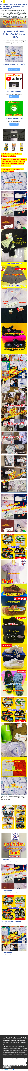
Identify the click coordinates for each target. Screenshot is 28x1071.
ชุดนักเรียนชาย (7, 12)
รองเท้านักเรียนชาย (20, 15)
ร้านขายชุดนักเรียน (12, 10)
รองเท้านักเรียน (15, 13)
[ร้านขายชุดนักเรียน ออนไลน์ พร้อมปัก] (14, 134)
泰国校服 (7, 17)
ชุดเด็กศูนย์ (9, 13)
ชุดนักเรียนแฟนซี (4, 15)
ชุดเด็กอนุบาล (21, 12)
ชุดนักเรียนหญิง (14, 12)
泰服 (25, 17)
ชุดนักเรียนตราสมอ (12, 15)
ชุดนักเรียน (5, 10)
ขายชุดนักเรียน (19, 10)
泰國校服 (21, 17)
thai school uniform (14, 17)
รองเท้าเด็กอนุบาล (10, 16)
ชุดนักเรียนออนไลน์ (22, 13)
